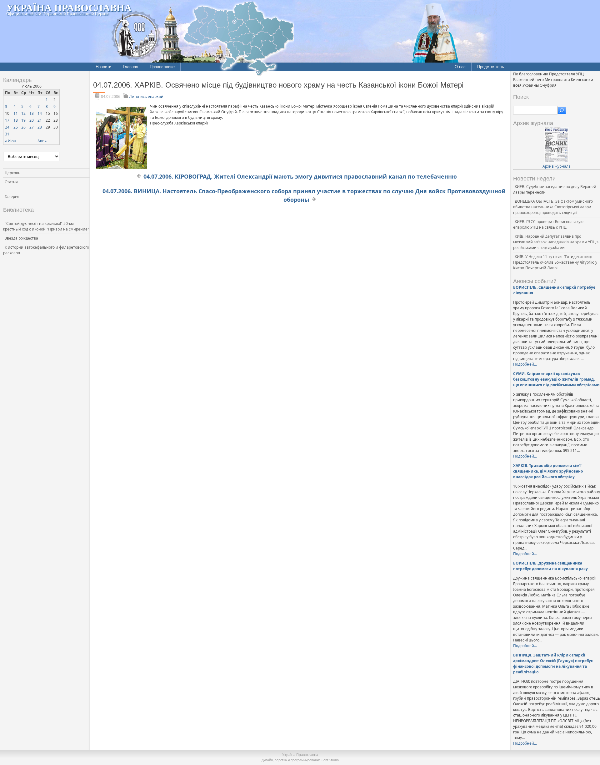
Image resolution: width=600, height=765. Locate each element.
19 (23, 120)
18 (15, 120)
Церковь (12, 172)
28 (40, 127)
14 (40, 113)
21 (40, 120)
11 (15, 113)
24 (7, 127)
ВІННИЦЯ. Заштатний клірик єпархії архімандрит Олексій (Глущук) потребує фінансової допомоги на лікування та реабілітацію (553, 663)
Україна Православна (69, 7)
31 (7, 134)
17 (7, 120)
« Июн (10, 141)
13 (31, 113)
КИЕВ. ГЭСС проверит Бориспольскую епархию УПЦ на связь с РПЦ (548, 224)
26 (23, 127)
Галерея (12, 196)
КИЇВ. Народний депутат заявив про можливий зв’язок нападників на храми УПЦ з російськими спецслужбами (555, 242)
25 (15, 127)
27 (31, 127)
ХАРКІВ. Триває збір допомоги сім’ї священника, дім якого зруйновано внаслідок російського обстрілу (548, 471)
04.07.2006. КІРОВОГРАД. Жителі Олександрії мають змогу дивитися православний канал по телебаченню (300, 176)
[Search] (562, 110)
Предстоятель (490, 66)
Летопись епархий (146, 96)
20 (31, 120)
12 (23, 113)
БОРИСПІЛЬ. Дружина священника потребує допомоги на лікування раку (550, 565)
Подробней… (525, 364)
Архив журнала (556, 166)
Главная (130, 66)
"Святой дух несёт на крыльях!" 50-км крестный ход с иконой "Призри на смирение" (46, 226)
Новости (103, 66)
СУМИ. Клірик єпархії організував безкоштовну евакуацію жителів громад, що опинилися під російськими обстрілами (556, 379)
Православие (162, 66)
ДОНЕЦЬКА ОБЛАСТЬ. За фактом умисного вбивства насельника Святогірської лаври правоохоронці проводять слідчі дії (553, 207)
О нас (460, 66)
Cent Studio (330, 760)
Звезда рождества (21, 238)
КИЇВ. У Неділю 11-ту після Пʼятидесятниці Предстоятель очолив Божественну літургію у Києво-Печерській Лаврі (555, 262)
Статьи (11, 182)
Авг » (42, 141)
